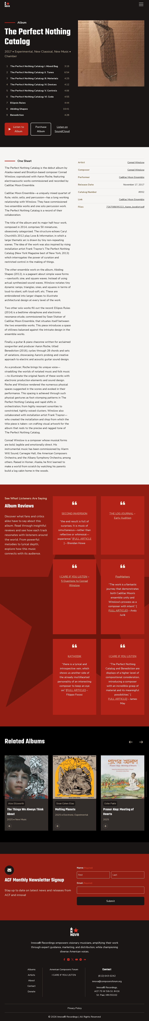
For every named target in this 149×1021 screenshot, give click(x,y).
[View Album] (26, 793)
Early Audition (122, 518)
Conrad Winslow (135, 162)
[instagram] (68, 959)
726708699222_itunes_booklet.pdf (125, 206)
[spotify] (80, 959)
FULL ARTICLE (82, 539)
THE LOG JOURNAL (121, 513)
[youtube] (76, 959)
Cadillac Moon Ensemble (131, 177)
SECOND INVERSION (74, 513)
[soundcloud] (85, 959)
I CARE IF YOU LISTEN (73, 576)
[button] (141, 4)
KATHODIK (74, 656)
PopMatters (122, 576)
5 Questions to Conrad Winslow (74, 583)
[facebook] (64, 959)
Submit (110, 901)
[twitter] (72, 959)
